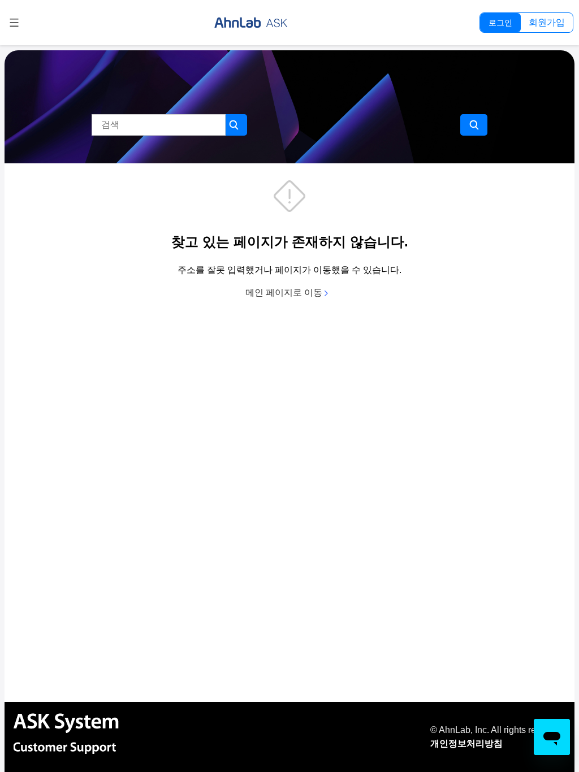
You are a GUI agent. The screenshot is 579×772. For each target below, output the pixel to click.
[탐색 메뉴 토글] (14, 22)
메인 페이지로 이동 (285, 292)
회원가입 (547, 22)
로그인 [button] (500, 22)
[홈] (251, 22)
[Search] (473, 125)
